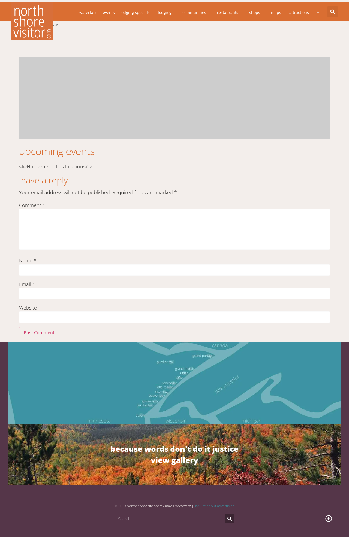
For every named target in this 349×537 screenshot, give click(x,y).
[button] (332, 11)
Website (28, 307)
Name (28, 260)
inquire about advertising (214, 505)
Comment (32, 205)
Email (27, 284)
